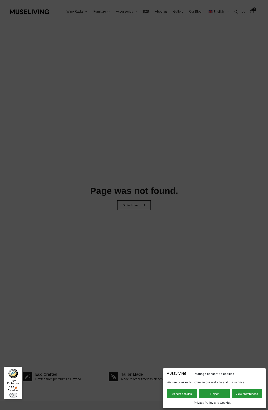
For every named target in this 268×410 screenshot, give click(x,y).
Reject (214, 393)
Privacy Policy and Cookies (212, 403)
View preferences (247, 393)
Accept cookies (182, 393)
